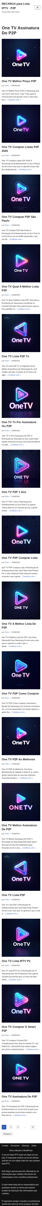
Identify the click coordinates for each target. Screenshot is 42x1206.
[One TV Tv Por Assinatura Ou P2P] (21, 399)
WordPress (28, 1150)
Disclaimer (15, 1146)
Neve (11, 1150)
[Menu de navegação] (37, 7)
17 (33, 1127)
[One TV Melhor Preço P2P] (21, 58)
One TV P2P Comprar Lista (19, 557)
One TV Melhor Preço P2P (19, 81)
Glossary (25, 1146)
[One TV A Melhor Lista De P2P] (21, 600)
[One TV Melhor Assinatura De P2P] (21, 802)
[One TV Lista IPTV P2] (21, 938)
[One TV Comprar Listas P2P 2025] (21, 124)
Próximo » (8, 1134)
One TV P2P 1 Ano (14, 492)
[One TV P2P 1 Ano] (21, 469)
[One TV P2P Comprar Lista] (21, 535)
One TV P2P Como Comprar (20, 693)
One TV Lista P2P (13, 895)
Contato (5, 1146)
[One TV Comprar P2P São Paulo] (21, 194)
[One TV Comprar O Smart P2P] (21, 1004)
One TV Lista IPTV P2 (16, 961)
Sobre (34, 1146)
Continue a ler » (14, 100)
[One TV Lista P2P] (21, 872)
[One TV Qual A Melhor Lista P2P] (21, 263)
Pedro (7, 85)
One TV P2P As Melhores (18, 759)
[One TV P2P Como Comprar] (21, 670)
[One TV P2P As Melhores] (21, 736)
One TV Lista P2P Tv (15, 356)
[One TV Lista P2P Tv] (21, 333)
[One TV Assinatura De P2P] (21, 1073)
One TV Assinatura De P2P (19, 1096)
